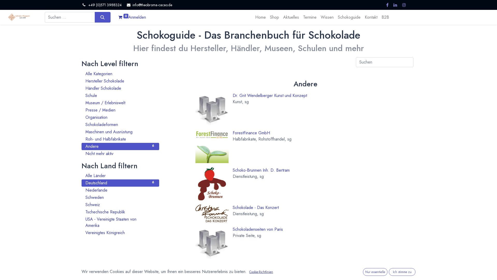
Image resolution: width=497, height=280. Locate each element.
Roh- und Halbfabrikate (119, 139)
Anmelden (137, 17)
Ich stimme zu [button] (402, 272)
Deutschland (119, 183)
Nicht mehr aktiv (119, 154)
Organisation (119, 117)
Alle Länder (119, 176)
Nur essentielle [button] (375, 272)
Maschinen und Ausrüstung (119, 132)
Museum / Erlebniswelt (119, 103)
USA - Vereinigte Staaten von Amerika (119, 222)
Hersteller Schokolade (119, 81)
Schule (119, 96)
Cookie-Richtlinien (261, 272)
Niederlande (119, 190)
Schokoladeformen (119, 125)
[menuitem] (260, 17)
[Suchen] (103, 17)
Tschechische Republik (119, 212)
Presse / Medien (119, 110)
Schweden (119, 197)
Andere (119, 146)
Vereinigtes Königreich (119, 233)
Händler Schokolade (119, 88)
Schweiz (119, 205)
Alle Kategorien (119, 74)
